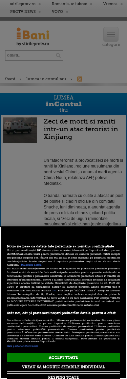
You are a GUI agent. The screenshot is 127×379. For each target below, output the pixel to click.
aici (54, 290)
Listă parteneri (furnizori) (22, 346)
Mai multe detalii (31, 265)
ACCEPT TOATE (63, 357)
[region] (63, 302)
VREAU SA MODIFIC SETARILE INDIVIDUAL (63, 367)
